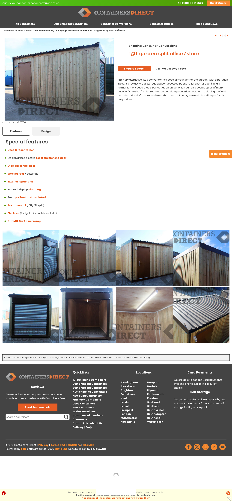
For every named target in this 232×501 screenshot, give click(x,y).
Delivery (78, 427)
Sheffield (153, 406)
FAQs (89, 427)
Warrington (155, 422)
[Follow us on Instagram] (205, 450)
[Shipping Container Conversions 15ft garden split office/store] (59, 79)
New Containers (83, 407)
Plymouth (153, 390)
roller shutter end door (51, 158)
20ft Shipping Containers (71, 24)
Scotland (153, 402)
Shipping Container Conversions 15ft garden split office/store (90, 30)
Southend (154, 418)
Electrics (13, 213)
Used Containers (84, 403)
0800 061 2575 (193, 3)
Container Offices (161, 24)
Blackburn (128, 386)
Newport (153, 382)
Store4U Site (192, 403)
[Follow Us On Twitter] (197, 450)
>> (228, 35)
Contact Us (80, 423)
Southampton (156, 414)
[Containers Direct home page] (116, 18)
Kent (124, 398)
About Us (96, 423)
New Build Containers (87, 396)
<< (216, 35)
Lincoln (125, 406)
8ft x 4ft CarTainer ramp (24, 221)
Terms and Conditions (66, 445)
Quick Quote (218, 3)
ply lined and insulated (30, 197)
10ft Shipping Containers (89, 380)
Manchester (129, 418)
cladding (34, 189)
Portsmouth (155, 394)
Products (9, 30)
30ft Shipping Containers (90, 388)
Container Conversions (116, 24)
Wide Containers (84, 411)
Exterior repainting (20, 181)
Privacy (43, 445)
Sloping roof (16, 174)
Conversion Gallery (43, 30)
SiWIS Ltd (61, 449)
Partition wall (17, 205)
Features (16, 131)
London (126, 414)
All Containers (25, 24)
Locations (144, 372)
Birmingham (129, 382)
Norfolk (152, 386)
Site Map (88, 445)
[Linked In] (214, 450)
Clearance (80, 419)
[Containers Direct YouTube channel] (222, 450)
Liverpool (127, 410)
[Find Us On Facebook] (188, 450)
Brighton (127, 390)
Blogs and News (206, 24)
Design (46, 131)
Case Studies (23, 30)
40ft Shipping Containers (90, 392)
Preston (152, 398)
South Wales (155, 410)
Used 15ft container (21, 150)
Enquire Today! (134, 68)
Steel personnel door (21, 166)
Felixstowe (128, 394)
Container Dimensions (88, 415)
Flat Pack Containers (87, 399)
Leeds (124, 402)
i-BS (24, 449)
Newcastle (128, 422)
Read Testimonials (37, 407)
